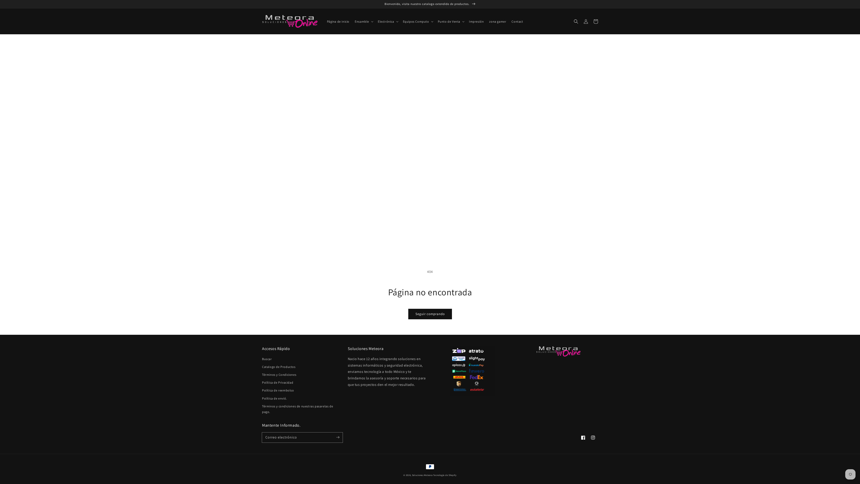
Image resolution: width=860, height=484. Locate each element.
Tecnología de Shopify (445, 475)
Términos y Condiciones (279, 375)
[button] (363, 21)
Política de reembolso (278, 390)
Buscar (267, 359)
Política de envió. (274, 398)
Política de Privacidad (277, 382)
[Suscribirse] (338, 437)
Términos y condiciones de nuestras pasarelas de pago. (297, 409)
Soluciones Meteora (422, 475)
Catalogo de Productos (279, 367)
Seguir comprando (430, 314)
